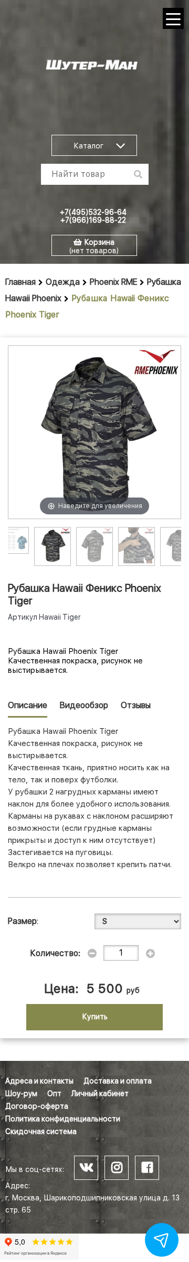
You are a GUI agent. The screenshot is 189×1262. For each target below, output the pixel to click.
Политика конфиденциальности (62, 1119)
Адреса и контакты (39, 1081)
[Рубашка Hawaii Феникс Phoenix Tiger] (52, 545)
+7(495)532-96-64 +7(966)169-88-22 (93, 216)
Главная (20, 282)
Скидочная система (41, 1131)
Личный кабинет (100, 1093)
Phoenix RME (113, 282)
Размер (22, 921)
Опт (54, 1093)
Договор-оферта (36, 1106)
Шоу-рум (21, 1093)
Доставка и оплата (117, 1081)
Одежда (63, 282)
